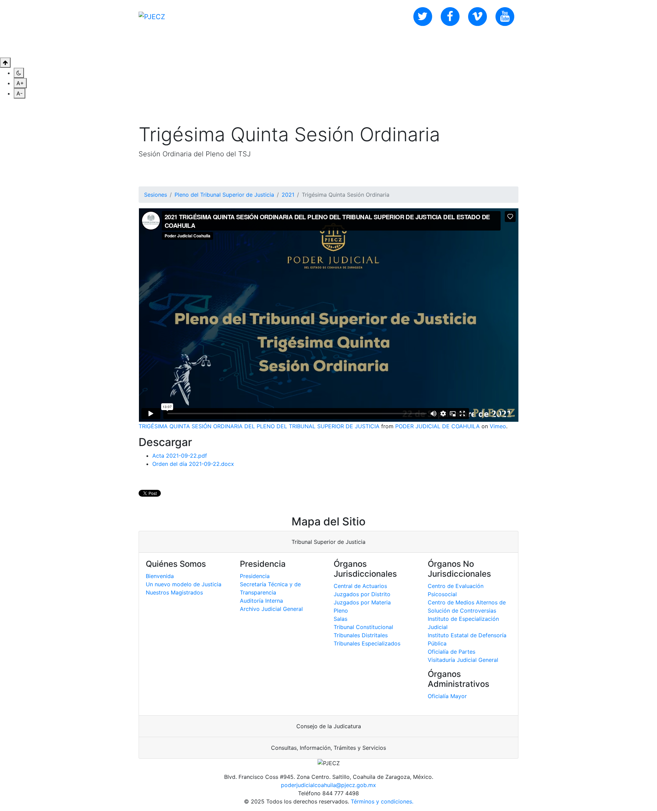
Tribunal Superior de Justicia (328, 541)
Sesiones (155, 194)
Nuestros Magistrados (174, 592)
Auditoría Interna (261, 600)
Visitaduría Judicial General (463, 659)
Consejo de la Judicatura (328, 726)
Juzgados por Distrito (362, 594)
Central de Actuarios (360, 586)
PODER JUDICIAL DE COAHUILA (437, 426)
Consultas (211, 45)
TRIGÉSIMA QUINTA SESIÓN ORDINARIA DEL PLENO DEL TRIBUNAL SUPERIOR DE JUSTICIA (259, 426)
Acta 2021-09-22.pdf (179, 455)
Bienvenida (160, 576)
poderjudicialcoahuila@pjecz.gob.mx (328, 785)
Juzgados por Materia (362, 602)
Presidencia (255, 576)
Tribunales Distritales (361, 635)
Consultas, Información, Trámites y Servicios (328, 747)
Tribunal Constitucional (363, 627)
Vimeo (498, 426)
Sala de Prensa (261, 45)
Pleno (341, 610)
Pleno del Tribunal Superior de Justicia (224, 194)
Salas (340, 618)
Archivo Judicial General (271, 608)
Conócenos (165, 45)
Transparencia (318, 45)
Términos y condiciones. (382, 801)
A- (19, 93)
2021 (288, 194)
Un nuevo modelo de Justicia (183, 584)
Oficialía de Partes (451, 651)
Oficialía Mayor (447, 696)
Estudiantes (369, 45)
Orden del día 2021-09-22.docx (193, 463)
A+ (20, 83)
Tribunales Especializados (367, 643)
